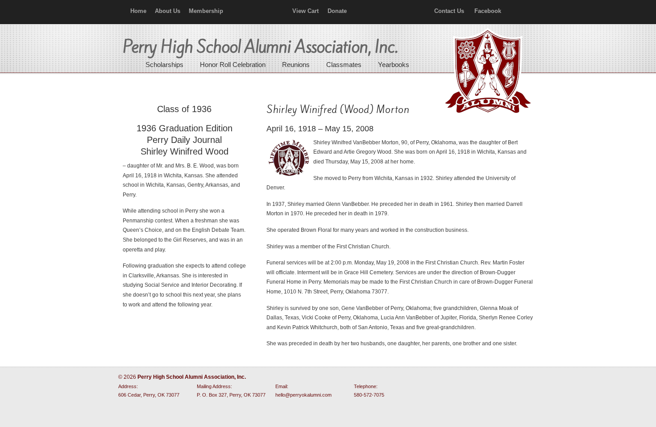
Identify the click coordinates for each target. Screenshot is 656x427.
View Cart (305, 11)
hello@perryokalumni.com (303, 395)
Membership (206, 11)
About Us (167, 11)
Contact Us (449, 11)
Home (138, 11)
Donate (337, 11)
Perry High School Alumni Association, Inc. (487, 71)
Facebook (487, 11)
